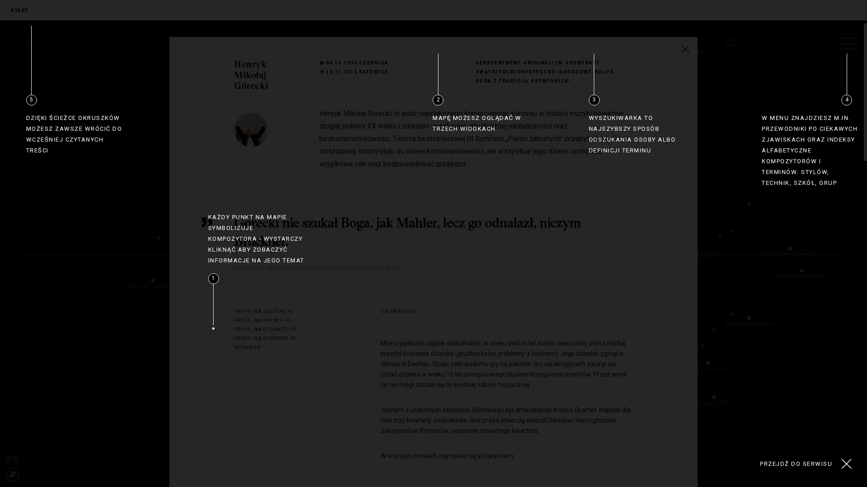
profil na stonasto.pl (266, 329)
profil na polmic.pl (263, 320)
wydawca (247, 347)
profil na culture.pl (264, 311)
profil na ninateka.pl (265, 338)
